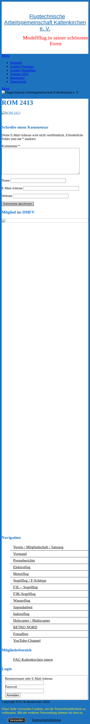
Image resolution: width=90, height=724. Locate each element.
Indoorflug (21, 614)
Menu (5, 55)
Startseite (16, 62)
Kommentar (11, 146)
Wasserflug (21, 600)
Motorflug (21, 574)
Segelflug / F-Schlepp (29, 580)
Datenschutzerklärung (46, 720)
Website (7, 196)
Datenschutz (18, 81)
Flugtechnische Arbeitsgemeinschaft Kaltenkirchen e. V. (45, 22)
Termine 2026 (19, 74)
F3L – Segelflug (25, 587)
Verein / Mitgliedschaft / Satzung (38, 547)
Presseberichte (24, 560)
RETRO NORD (25, 627)
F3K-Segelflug (24, 594)
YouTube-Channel (27, 640)
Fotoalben (20, 634)
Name (6, 180)
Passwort (11, 687)
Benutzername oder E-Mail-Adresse (29, 678)
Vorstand (20, 554)
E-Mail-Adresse (12, 188)
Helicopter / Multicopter (31, 620)
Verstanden (16, 720)
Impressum (17, 78)
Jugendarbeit (22, 607)
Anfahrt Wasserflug (23, 70)
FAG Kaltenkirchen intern (33, 659)
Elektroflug (21, 567)
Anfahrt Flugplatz (21, 66)
